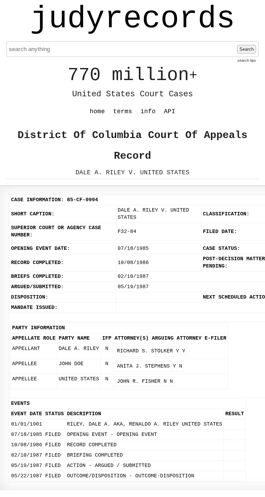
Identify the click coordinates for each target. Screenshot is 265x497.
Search (246, 49)
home (97, 111)
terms (122, 111)
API (169, 111)
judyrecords (132, 19)
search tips (246, 60)
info (148, 111)
